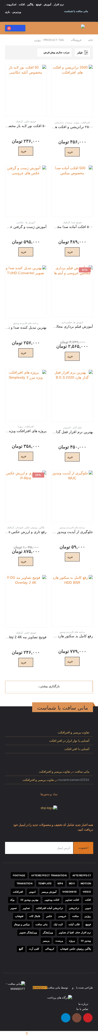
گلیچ (21, 948)
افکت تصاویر (72, 899)
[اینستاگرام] (15, 19)
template (45, 883)
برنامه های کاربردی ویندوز (26, 323)
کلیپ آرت (34, 948)
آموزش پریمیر (49, 891)
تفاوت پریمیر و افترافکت (73, 732)
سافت (75, 916)
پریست (68, 122)
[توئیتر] (35, 19)
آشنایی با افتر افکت (76, 749)
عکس (49, 916)
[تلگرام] (8, 19)
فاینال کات (34, 916)
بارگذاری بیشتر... (48, 686)
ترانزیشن (59, 122)
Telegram (65, 1017)
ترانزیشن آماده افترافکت (49, 908)
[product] (72, 91)
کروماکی (49, 948)
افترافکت (85, 122)
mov (72, 883)
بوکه (12, 899)
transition (24, 883)
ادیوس (32, 891)
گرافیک (19, 121)
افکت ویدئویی (51, 899)
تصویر (13, 908)
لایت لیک (58, 924)
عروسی (62, 916)
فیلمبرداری (66, 322)
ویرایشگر (48, 932)
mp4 (60, 883)
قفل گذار (77, 427)
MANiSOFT (40, 987)
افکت (88, 899)
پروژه (76, 122)
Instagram (76, 1017)
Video (87, 891)
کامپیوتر (67, 427)
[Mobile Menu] (89, 28)
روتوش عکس (31, 527)
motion (86, 883)
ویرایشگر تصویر (28, 932)
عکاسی (20, 222)
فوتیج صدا (76, 222)
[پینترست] (28, 19)
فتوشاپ (19, 527)
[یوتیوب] (22, 19)
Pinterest (87, 1017)
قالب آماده (74, 924)
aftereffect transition (48, 875)
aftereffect (81, 875)
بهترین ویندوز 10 (29, 899)
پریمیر (46, 940)
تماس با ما (82, 1008)
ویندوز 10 (86, 940)
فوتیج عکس (30, 121)
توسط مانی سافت (57, 987)
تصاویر (26, 908)
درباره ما (83, 1003)
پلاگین (41, 527)
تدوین (88, 908)
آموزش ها (30, 222)
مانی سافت (82, 771)
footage (19, 875)
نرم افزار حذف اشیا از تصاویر (75, 932)
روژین (87, 916)
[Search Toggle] (32, 28)
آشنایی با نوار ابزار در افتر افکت (69, 740)
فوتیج (88, 924)
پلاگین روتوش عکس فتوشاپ (75, 948)
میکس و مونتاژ (22, 924)
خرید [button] (70, 151)
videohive (69, 891)
